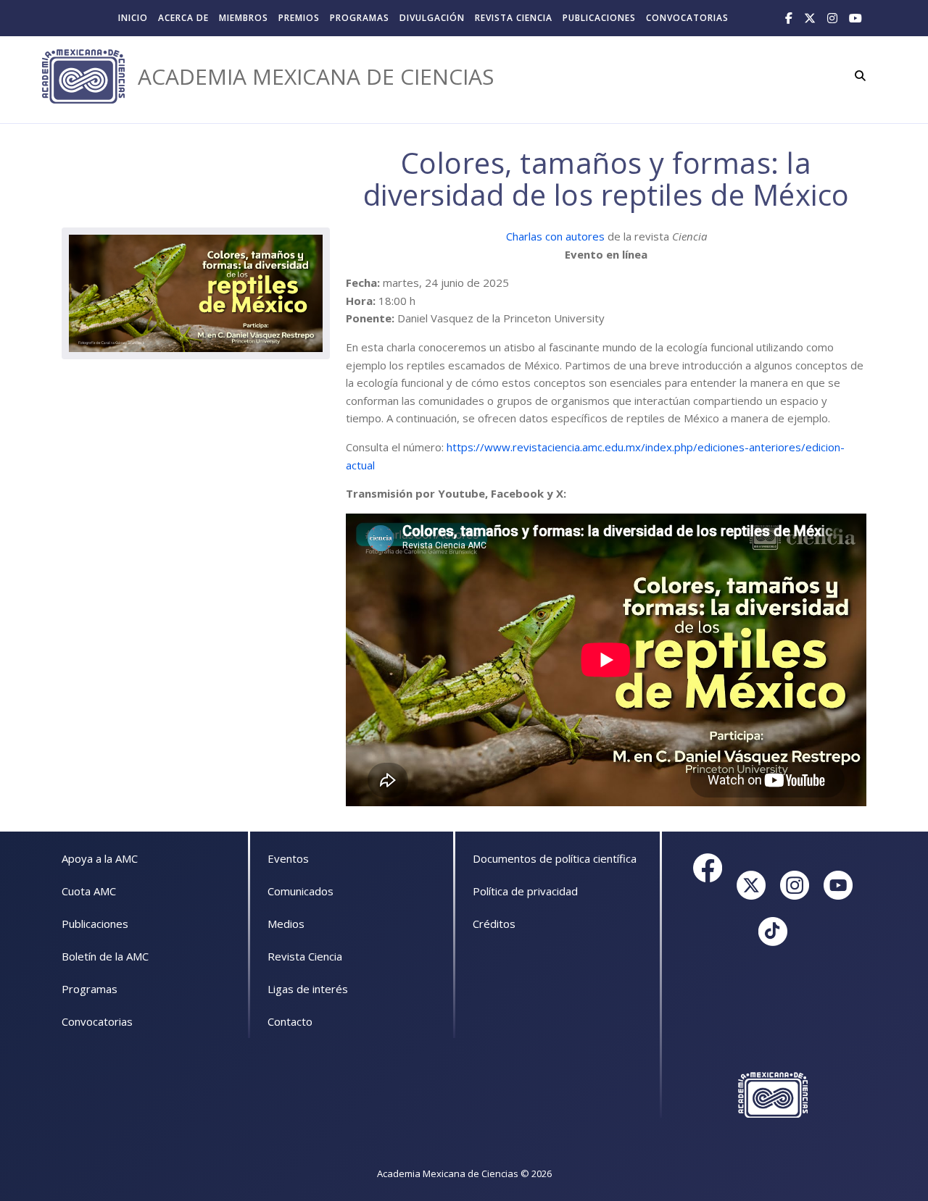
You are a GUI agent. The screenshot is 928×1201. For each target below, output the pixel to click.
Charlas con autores (555, 236)
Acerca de (183, 18)
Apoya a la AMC (100, 858)
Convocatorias (687, 18)
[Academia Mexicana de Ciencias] (83, 76)
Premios (299, 18)
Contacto (290, 1021)
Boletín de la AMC (105, 956)
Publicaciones (599, 18)
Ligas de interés (308, 989)
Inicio (133, 18)
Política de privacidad (525, 891)
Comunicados (301, 891)
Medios (286, 923)
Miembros (243, 18)
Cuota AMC (89, 891)
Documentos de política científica (555, 858)
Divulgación (432, 18)
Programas (359, 18)
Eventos (288, 858)
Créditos (494, 923)
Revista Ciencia (513, 18)
